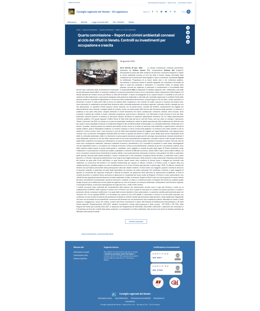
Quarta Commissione (90, 30)
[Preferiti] (188, 32)
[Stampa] (188, 42)
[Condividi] (188, 28)
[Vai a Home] (71, 11)
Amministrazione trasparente (157, 3)
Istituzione (71, 22)
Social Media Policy (121, 298)
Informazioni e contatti (185, 3)
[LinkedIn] (175, 11)
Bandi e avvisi (172, 3)
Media (131, 22)
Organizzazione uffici (81, 255)
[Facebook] (152, 11)
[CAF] (175, 283)
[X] (157, 11)
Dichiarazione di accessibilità (141, 298)
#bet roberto (109, 234)
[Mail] (188, 37)
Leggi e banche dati (100, 22)
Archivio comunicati (136, 221)
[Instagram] (170, 11)
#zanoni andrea (86, 234)
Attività (84, 22)
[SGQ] (166, 256)
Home (78, 30)
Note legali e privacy (105, 298)
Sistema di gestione (80, 258)
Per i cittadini (118, 22)
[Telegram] (161, 11)
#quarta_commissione (98, 234)
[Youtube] (166, 11)
